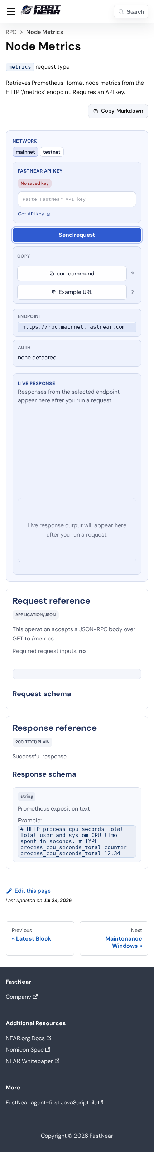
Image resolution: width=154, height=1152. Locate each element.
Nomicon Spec (25, 1049)
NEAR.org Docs (25, 1038)
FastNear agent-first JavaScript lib (51, 1102)
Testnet (52, 152)
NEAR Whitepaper (29, 1061)
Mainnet (25, 152)
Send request (77, 235)
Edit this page (33, 890)
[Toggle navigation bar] (11, 11)
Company (18, 997)
